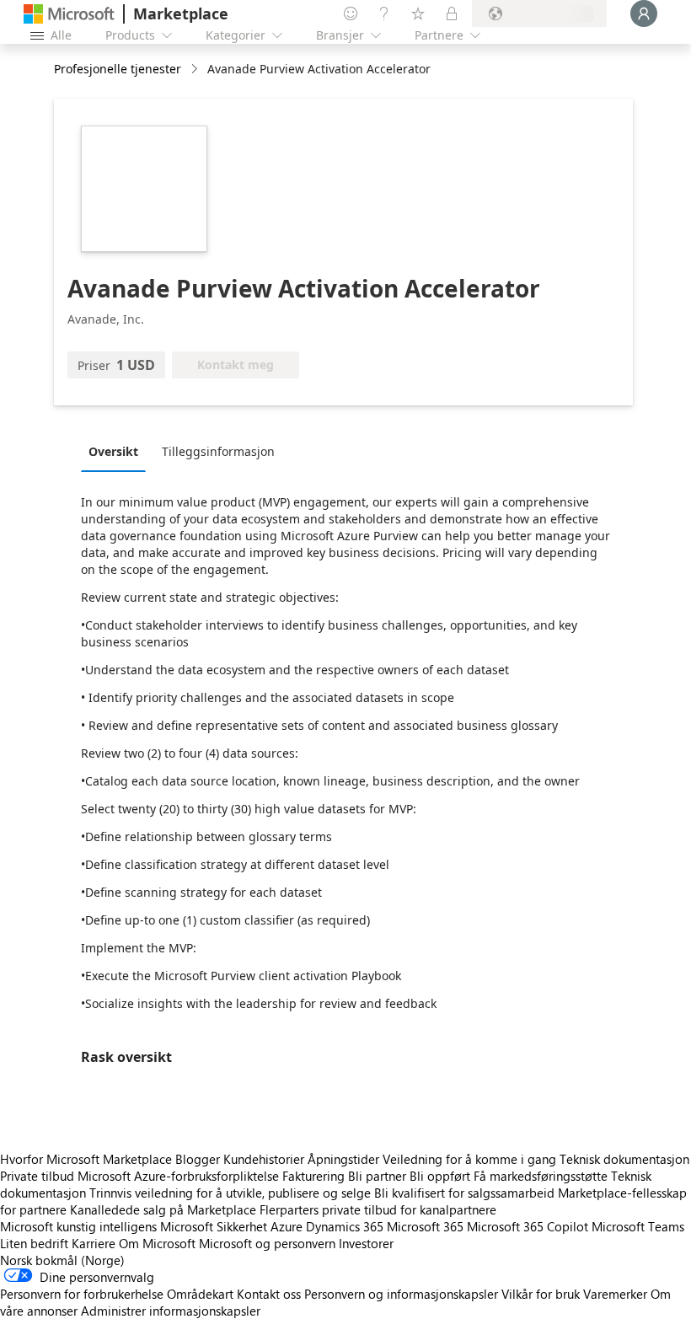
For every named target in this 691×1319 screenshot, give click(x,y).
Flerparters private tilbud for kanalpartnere (378, 1209)
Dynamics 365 (344, 1226)
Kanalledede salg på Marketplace (163, 1209)
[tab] (117, 450)
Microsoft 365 (425, 1226)
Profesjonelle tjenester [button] (117, 69)
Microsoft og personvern (267, 1243)
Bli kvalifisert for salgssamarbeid (464, 1192)
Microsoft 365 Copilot (527, 1226)
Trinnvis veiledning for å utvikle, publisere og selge (230, 1192)
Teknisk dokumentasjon (624, 1158)
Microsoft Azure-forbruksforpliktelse (180, 1175)
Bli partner (377, 1175)
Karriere (93, 1243)
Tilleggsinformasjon (218, 451)
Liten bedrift (34, 1243)
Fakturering (313, 1175)
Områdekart (200, 1293)
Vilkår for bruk (540, 1293)
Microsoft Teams (638, 1226)
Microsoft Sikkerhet (213, 1226)
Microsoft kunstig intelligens (78, 1226)
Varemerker (615, 1293)
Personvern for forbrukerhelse (81, 1293)
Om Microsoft (157, 1243)
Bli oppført (440, 1175)
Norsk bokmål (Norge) (62, 1260)
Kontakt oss (269, 1293)
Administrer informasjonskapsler (170, 1310)
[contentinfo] (196, 69)
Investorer (366, 1243)
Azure (287, 1226)
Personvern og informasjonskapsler (401, 1293)
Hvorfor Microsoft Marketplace (86, 1158)
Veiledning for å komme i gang (469, 1158)
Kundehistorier (263, 1158)
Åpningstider (343, 1158)
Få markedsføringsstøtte (541, 1175)
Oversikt (113, 451)
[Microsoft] (69, 14)
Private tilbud (37, 1175)
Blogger (197, 1158)
